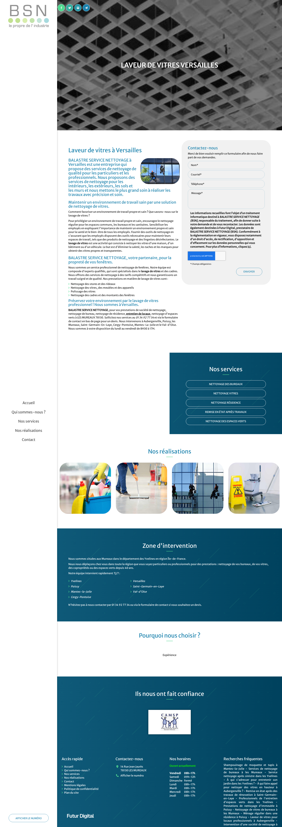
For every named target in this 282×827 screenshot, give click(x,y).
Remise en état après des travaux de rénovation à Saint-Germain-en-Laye (251, 794)
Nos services (28, 421)
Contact (28, 439)
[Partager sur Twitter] (69, 7)
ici (249, 246)
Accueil (29, 403)
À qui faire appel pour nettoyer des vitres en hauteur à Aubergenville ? (251, 787)
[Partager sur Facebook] (61, 7)
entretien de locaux (138, 313)
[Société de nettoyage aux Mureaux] (141, 488)
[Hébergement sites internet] (80, 821)
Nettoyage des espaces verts (226, 421)
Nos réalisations (28, 430)
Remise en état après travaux (225, 412)
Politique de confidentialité (81, 789)
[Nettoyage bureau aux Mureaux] (85, 488)
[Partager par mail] (86, 7)
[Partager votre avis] (78, 7)
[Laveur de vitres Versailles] (160, 171)
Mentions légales (75, 785)
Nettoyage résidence (226, 402)
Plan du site (71, 792)
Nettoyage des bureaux (226, 384)
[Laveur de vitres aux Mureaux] (197, 488)
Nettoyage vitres (225, 393)
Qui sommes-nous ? (29, 412)
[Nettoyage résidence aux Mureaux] (254, 488)
